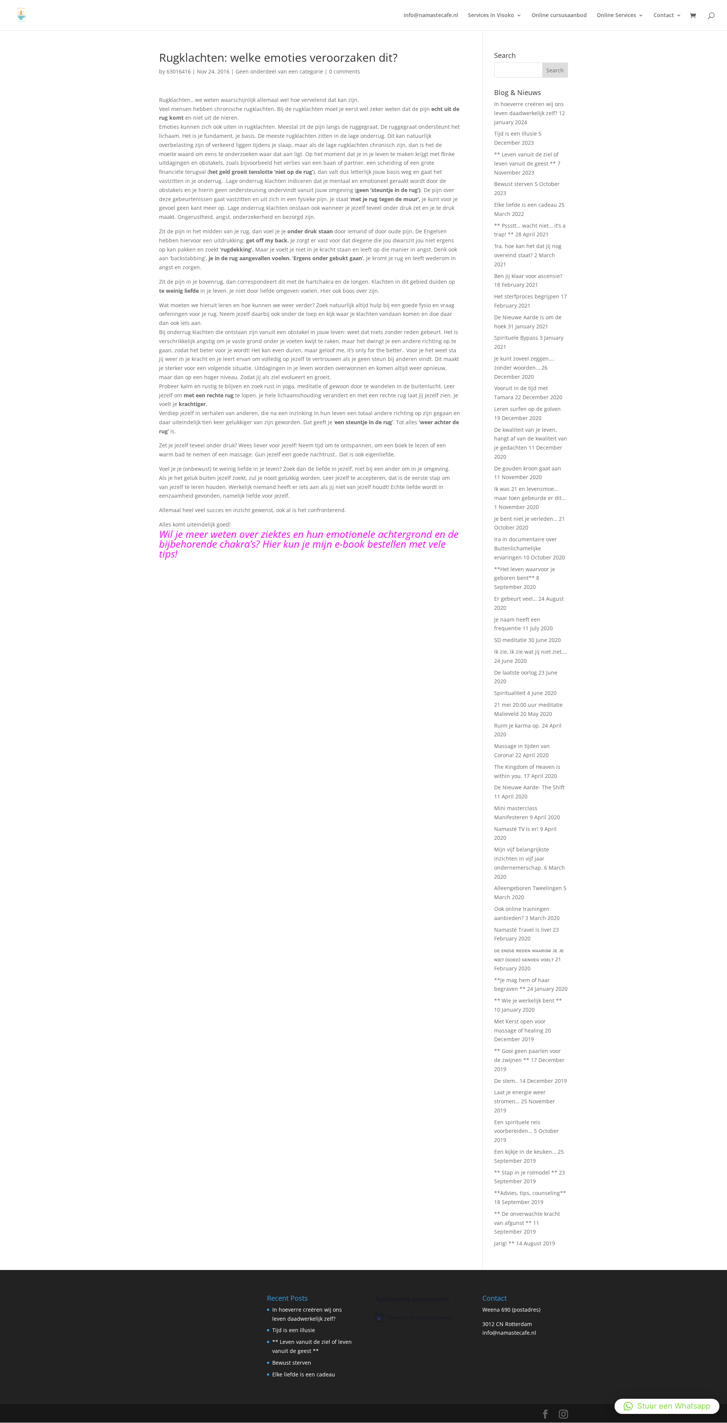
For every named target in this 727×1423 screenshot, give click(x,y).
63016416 (179, 71)
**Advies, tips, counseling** (530, 1193)
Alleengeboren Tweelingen (528, 888)
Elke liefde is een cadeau (525, 204)
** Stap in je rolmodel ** (525, 1172)
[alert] (417, 1317)
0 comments (344, 71)
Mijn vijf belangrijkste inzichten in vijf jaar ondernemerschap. (521, 858)
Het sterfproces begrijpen (526, 296)
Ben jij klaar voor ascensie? (528, 276)
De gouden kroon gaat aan (527, 468)
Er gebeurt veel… (515, 598)
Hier (271, 544)
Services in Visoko (491, 15)
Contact (664, 15)
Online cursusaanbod (559, 15)
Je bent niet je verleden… (525, 518)
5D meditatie (510, 640)
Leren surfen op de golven (527, 408)
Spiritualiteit (510, 693)
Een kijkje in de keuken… (525, 1151)
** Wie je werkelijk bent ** (528, 1000)
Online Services (616, 15)
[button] (667, 1406)
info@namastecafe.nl (431, 15)
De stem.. (506, 1080)
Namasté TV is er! (516, 829)
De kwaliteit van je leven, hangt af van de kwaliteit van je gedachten (530, 438)
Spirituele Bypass (516, 337)
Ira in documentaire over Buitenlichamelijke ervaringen (525, 548)
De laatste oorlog (515, 672)
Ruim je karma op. (517, 725)
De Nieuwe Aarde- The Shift (529, 787)
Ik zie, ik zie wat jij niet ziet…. (530, 651)
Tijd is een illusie (515, 133)
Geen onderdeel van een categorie (279, 71)
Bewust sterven (513, 183)
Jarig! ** (504, 1243)
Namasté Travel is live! (522, 929)
